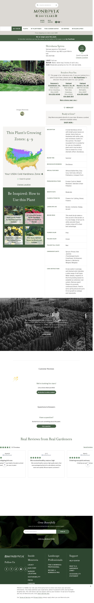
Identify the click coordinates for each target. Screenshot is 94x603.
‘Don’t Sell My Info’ (43, 593)
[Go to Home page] (46, 13)
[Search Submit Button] (56, 5)
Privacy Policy (38, 597)
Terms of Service (25, 597)
